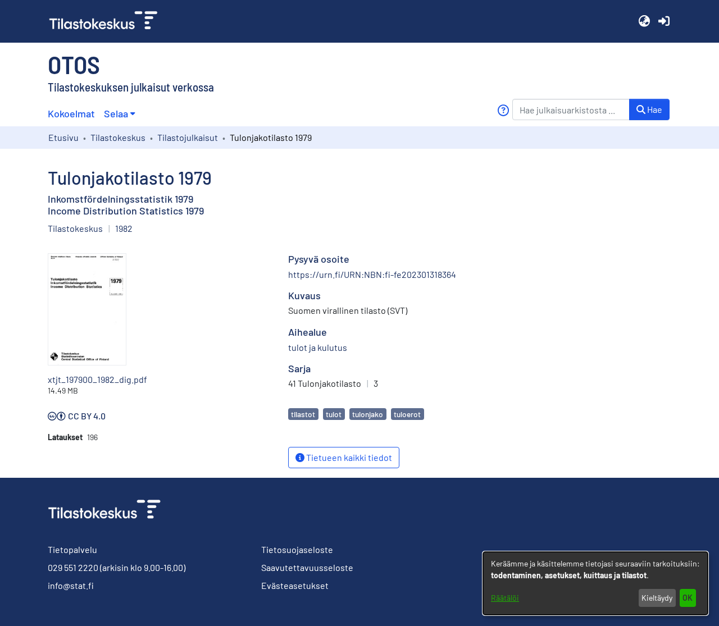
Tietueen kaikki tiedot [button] (348, 457)
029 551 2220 (73, 567)
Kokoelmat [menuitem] (71, 113)
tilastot (303, 414)
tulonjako (367, 414)
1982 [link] (124, 228)
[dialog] (595, 583)
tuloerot (407, 414)
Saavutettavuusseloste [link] (307, 567)
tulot (334, 414)
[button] (644, 21)
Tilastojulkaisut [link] (187, 137)
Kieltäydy (656, 597)
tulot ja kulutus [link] (317, 347)
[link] (108, 21)
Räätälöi (505, 597)
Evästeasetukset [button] (295, 585)
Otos (74, 64)
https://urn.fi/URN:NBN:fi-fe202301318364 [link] (372, 274)
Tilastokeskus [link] (117, 137)
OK (687, 597)
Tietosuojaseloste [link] (297, 549)
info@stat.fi (71, 585)
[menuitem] (119, 114)
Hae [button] (653, 109)
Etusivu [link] (63, 137)
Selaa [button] (116, 113)
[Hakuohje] (503, 110)
